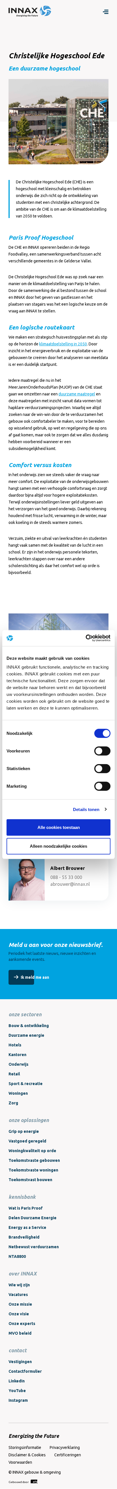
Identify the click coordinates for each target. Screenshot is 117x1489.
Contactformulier (25, 1371)
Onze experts (22, 1323)
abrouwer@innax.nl (70, 884)
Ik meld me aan (35, 977)
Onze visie (19, 1314)
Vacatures (18, 1294)
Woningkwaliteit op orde (32, 1150)
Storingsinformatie (25, 1447)
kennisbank (22, 1197)
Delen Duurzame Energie (33, 1218)
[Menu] (105, 11)
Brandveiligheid (24, 1237)
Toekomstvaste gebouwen (34, 1160)
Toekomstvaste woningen (33, 1170)
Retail (14, 1074)
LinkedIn (17, 1381)
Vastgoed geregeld (27, 1141)
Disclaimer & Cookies (27, 1455)
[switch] (102, 751)
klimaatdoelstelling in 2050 (63, 344)
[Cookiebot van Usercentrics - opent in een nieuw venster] (85, 638)
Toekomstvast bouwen (30, 1179)
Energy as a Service (27, 1227)
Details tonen (86, 809)
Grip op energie (24, 1131)
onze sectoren (25, 1014)
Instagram (18, 1400)
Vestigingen (20, 1361)
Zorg (13, 1103)
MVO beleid (20, 1333)
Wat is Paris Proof (26, 1208)
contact (17, 1350)
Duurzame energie (26, 1035)
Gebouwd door (19, 1482)
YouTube (17, 1390)
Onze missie (20, 1304)
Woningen (18, 1093)
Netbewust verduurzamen (34, 1247)
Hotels (15, 1045)
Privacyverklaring (65, 1447)
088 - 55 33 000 (66, 877)
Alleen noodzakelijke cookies (58, 845)
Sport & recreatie (26, 1083)
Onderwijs (18, 1064)
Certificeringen (67, 1455)
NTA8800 (17, 1256)
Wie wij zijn (19, 1285)
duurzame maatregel (76, 394)
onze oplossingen (29, 1120)
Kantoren (17, 1054)
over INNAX (23, 1273)
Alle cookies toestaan (58, 827)
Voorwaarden (20, 1462)
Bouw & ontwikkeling (29, 1025)
